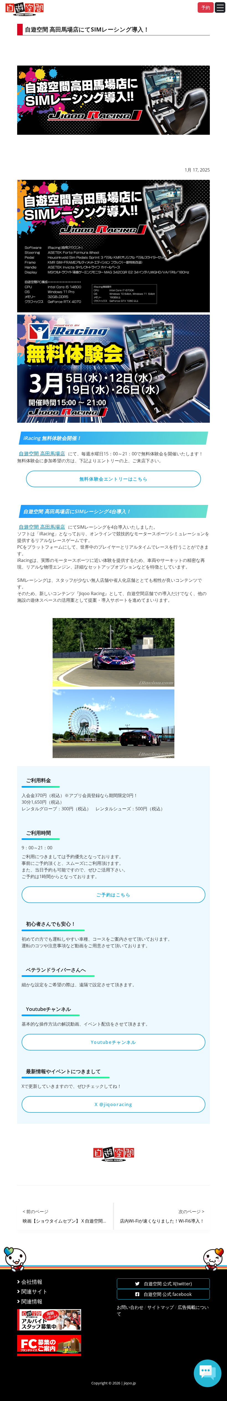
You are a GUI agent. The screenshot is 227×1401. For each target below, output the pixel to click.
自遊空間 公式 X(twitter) (166, 1284)
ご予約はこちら (113, 895)
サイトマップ (160, 1307)
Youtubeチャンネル (113, 1042)
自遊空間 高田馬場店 (42, 453)
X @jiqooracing (113, 1104)
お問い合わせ (130, 1307)
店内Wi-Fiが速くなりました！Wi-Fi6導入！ (162, 1221)
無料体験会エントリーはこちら (113, 479)
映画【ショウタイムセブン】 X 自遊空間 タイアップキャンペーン (89, 1221)
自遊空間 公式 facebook (165, 1294)
